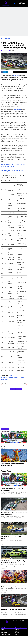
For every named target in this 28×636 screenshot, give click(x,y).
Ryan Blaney (17, 109)
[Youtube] (23, 620)
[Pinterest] (20, 620)
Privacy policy (4, 632)
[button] (14, 3)
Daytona (12, 389)
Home (2, 38)
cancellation (6, 85)
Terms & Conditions (5, 634)
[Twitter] (16, 620)
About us (3, 629)
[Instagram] (18, 620)
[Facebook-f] (13, 620)
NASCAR (7, 38)
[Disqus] (14, 408)
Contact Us (3, 631)
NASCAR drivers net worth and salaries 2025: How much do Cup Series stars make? (14, 377)
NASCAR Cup (19, 389)
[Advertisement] (14, 22)
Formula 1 (17, 629)
